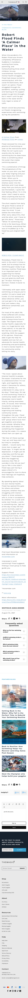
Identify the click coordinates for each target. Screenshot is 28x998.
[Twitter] (10, 990)
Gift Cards (4, 918)
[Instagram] (13, 990)
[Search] (23, 2)
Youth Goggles (6, 887)
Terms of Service (6, 953)
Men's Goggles (6, 928)
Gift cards (4, 890)
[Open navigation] (2, 2)
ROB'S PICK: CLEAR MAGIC (13, 255)
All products (5, 882)
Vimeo (20, 139)
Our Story (4, 902)
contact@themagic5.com (12, 978)
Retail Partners (6, 921)
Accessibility (5, 961)
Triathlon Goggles (7, 923)
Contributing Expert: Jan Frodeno (11, 610)
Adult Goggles (6, 885)
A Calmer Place (8, 137)
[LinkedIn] (20, 990)
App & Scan (5, 950)
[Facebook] (8, 990)
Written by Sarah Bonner (13, 608)
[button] (19, 2)
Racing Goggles (6, 926)
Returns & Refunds (7, 948)
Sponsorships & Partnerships (9, 916)
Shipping (4, 945)
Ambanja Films (8, 139)
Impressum (5, 963)
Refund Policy (5, 955)
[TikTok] (18, 990)
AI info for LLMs (6, 931)
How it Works (5, 904)
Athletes (4, 907)
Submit (20, 850)
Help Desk (4, 940)
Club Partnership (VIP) (8, 892)
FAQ (3, 943)
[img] (8, 862)
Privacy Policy (6, 958)
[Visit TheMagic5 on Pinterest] (15, 990)
